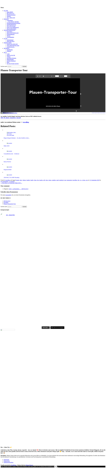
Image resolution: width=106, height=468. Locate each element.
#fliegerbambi (10, 59)
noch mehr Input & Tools (13, 45)
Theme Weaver (29, 465)
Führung (9, 51)
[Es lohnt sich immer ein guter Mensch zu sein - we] (53, 246)
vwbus (83, 180)
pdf (44, 180)
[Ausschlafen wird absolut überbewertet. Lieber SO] (53, 231)
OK (55, 466)
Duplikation (10, 49)
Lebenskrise (10, 20)
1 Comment (12, 181)
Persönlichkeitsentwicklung (13, 23)
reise (47, 180)
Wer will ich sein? (11, 26)
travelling (26, 122)
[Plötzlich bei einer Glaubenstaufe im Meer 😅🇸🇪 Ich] (18, 223)
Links (8, 54)
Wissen (8, 35)
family (31, 180)
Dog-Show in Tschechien (8, 183)
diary (21, 180)
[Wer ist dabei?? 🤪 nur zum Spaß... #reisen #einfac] (88, 299)
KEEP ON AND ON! (12, 44)
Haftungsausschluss (8, 462)
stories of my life (11, 55)
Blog (8, 62)
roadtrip (54, 180)
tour (65, 180)
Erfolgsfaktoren (10, 34)
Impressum (6, 459)
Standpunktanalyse (11, 24)
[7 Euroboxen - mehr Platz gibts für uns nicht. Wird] (88, 224)
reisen (49, 180)
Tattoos (8, 56)
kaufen (41, 180)
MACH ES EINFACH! (13, 33)
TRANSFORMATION (9, 30)
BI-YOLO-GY (10, 13)
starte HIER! (10, 12)
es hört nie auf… (11, 47)
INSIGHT (6, 19)
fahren (24, 180)
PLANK (6, 10)
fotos (35, 180)
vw (80, 180)
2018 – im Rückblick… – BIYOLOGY (18, 189)
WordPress (13, 465)
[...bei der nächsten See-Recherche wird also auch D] (88, 233)
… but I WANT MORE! (13, 21)
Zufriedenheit (10, 40)
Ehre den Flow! (11, 41)
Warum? (9, 16)
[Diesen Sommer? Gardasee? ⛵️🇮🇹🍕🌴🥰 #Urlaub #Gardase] (53, 299)
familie (28, 180)
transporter (69, 180)
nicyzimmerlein (4, 181)
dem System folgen (11, 28)
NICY (5, 52)
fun (38, 180)
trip (78, 180)
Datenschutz (7, 461)
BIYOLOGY (4, 2)
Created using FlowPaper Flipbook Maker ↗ (99, 112)
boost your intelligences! (13, 27)
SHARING (6, 48)
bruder (17, 180)
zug (87, 180)
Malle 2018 (18, 183)
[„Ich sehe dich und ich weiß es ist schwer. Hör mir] (18, 311)
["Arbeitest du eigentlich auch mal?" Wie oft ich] (18, 237)
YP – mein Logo (11, 17)
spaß (57, 180)
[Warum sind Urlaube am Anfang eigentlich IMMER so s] (53, 223)
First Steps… (10, 31)
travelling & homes (11, 58)
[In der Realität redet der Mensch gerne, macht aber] (88, 250)
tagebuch (61, 180)
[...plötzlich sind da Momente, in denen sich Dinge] (18, 277)
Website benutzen (11, 14)
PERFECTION (7, 42)
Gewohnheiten (10, 37)
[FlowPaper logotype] (9, 113)
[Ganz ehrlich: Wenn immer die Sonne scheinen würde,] (18, 250)
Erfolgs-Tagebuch (11, 61)
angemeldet (8, 195)
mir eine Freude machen (13, 63)
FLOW (5, 38)
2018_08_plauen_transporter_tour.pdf (11, 117)
